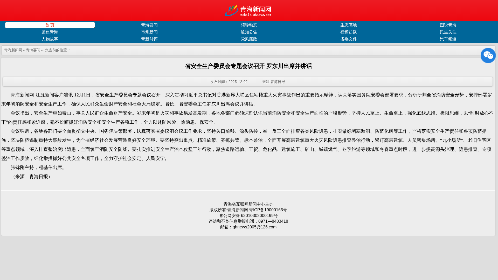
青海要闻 (149, 25)
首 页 (49, 25)
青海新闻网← (15, 50)
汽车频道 (448, 39)
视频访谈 (348, 32)
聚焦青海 (50, 32)
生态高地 (348, 25)
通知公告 (249, 32)
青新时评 (149, 39)
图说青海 (448, 25)
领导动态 (249, 25)
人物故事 (50, 39)
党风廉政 (249, 39)
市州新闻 (149, 32)
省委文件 (348, 39)
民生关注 (448, 32)
